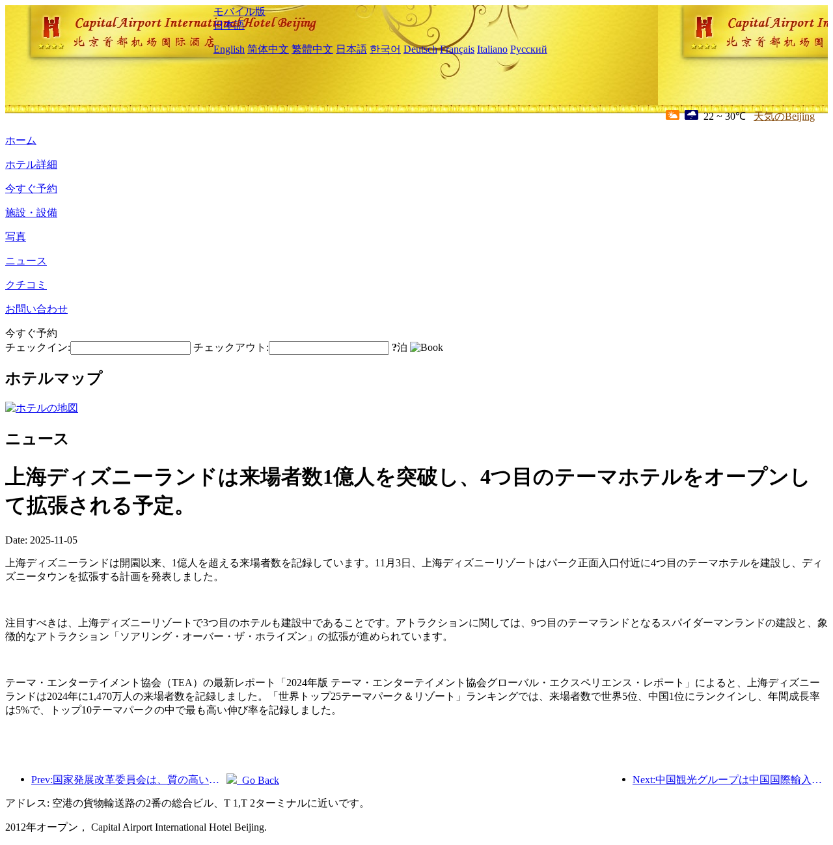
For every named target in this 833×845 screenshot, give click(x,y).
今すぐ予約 (31, 188)
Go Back (258, 780)
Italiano (492, 49)
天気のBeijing (784, 116)
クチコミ (26, 284)
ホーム (20, 140)
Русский (528, 49)
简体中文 (268, 49)
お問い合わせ (36, 308)
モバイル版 (239, 11)
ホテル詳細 (31, 164)
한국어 (385, 49)
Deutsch (420, 49)
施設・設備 (31, 212)
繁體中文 (312, 49)
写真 (15, 236)
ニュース (26, 260)
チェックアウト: (231, 347)
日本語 (229, 25)
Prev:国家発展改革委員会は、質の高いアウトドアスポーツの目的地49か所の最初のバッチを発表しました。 (128, 779)
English (229, 49)
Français (457, 49)
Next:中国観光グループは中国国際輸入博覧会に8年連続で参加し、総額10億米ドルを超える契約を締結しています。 (730, 779)
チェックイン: (37, 347)
